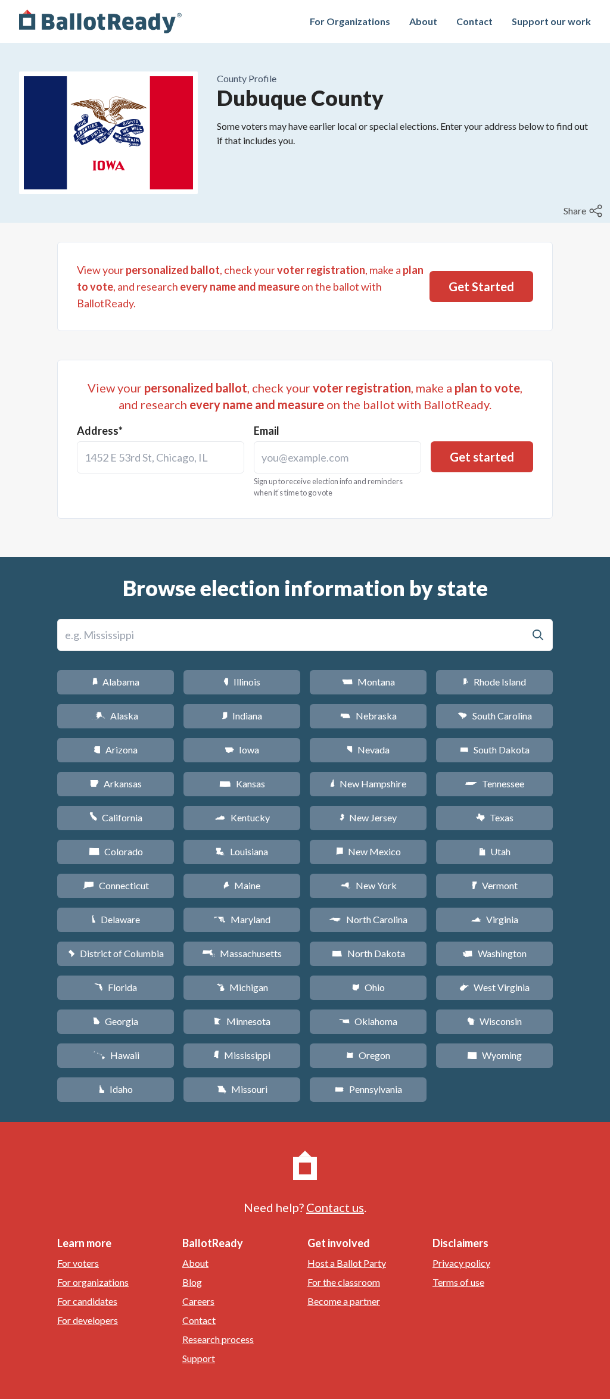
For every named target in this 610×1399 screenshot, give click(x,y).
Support (198, 1358)
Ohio (368, 987)
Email (266, 430)
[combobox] (160, 457)
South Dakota (495, 749)
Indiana (242, 715)
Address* (100, 430)
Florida (115, 987)
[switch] (584, 211)
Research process (218, 1339)
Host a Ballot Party (346, 1263)
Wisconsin (494, 1021)
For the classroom (343, 1282)
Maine (241, 885)
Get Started (481, 286)
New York (368, 885)
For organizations (93, 1282)
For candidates (87, 1301)
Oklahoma (368, 1021)
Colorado (116, 851)
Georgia (115, 1021)
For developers (87, 1320)
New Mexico (368, 851)
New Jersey (368, 817)
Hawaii (115, 1055)
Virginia (494, 919)
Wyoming (494, 1055)
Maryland (242, 919)
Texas (494, 817)
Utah (495, 851)
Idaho (116, 1089)
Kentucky (242, 817)
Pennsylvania (368, 1089)
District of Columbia (116, 953)
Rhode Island (494, 681)
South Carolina (495, 715)
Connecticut (116, 885)
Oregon (368, 1055)
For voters (78, 1263)
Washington (494, 953)
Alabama (115, 681)
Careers (198, 1301)
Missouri (242, 1089)
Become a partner (343, 1301)
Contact (474, 21)
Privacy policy (461, 1263)
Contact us (335, 1207)
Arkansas (116, 783)
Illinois (241, 681)
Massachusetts (242, 953)
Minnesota (242, 1021)
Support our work (551, 21)
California (115, 817)
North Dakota (368, 953)
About (423, 21)
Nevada (368, 749)
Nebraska (368, 715)
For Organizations (350, 21)
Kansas (242, 783)
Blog (192, 1282)
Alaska (116, 715)
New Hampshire (368, 783)
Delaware (116, 919)
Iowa (242, 749)
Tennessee (494, 783)
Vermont (495, 885)
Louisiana (242, 851)
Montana (368, 681)
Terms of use (458, 1282)
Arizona (116, 749)
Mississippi (241, 1055)
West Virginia (494, 987)
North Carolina (368, 919)
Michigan (242, 987)
